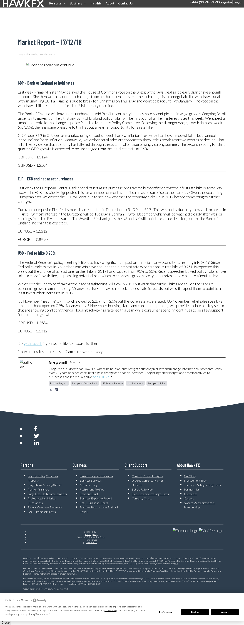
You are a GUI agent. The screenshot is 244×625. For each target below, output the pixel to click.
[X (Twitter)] (51, 390)
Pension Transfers (38, 489)
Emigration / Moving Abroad (44, 485)
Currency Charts (142, 498)
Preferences (165, 612)
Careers (189, 498)
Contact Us (126, 3)
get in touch (32, 343)
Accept (224, 612)
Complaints (91, 542)
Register (226, 2)
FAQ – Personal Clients (42, 511)
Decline (195, 612)
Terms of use (91, 539)
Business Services (91, 480)
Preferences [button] (42, 614)
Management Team (195, 480)
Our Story (190, 476)
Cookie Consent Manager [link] (17, 600)
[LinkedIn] (56, 390)
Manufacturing (88, 485)
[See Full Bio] (111, 377)
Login (237, 2)
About (110, 3)
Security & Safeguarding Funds (202, 485)
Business (76, 3)
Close (5, 622)
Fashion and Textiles (92, 489)
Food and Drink (89, 494)
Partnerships (192, 489)
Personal (55, 3)
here (176, 563)
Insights (96, 3)
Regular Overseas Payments (45, 507)
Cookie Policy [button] (110, 610)
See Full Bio (101, 377)
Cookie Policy (90, 531)
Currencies (190, 494)
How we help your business (96, 476)
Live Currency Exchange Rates (150, 494)
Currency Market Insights (147, 476)
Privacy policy (91, 534)
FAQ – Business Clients (94, 502)
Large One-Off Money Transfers (47, 494)
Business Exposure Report (96, 498)
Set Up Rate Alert (142, 489)
